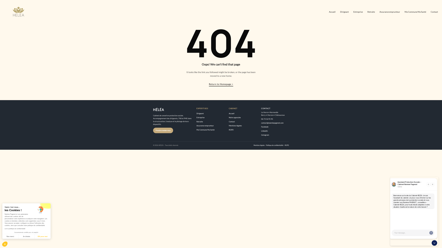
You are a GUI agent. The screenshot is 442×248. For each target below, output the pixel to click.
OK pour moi (43, 236)
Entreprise (358, 12)
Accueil (332, 12)
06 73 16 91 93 (267, 119)
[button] (5, 244)
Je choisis (26, 236)
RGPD (231, 130)
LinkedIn (264, 131)
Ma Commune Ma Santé (415, 12)
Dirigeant (344, 12)
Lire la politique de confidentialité (15, 229)
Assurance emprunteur (389, 12)
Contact (434, 12)
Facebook (264, 127)
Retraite (371, 12)
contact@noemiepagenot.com (272, 123)
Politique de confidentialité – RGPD (277, 145)
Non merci (10, 236)
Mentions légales (235, 126)
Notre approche (235, 117)
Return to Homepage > (221, 84)
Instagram (265, 135)
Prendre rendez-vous (163, 130)
